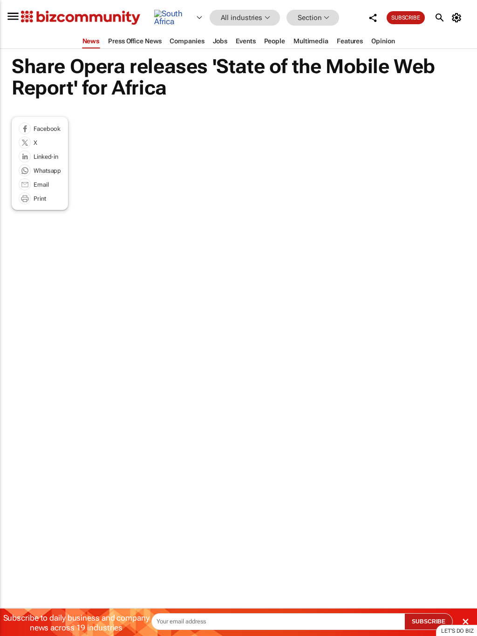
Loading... (17, 442)
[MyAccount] (458, 18)
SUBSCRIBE (428, 621)
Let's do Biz (457, 631)
